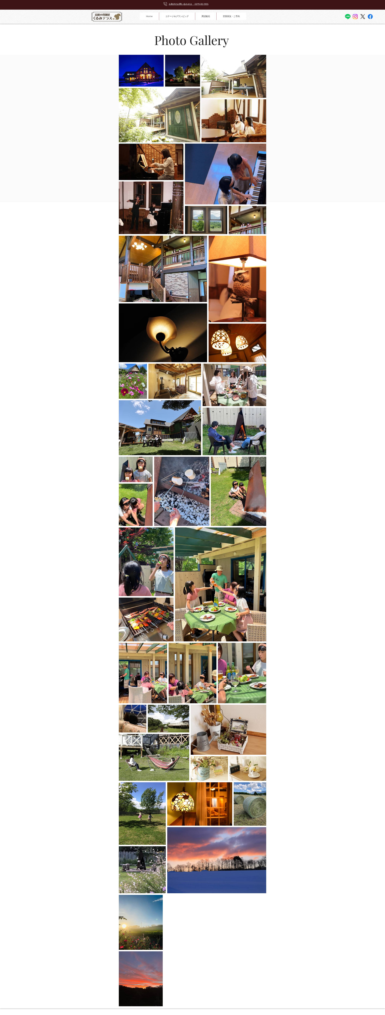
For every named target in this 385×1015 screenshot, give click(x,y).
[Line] (347, 16)
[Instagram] (355, 16)
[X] (362, 16)
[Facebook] (370, 16)
